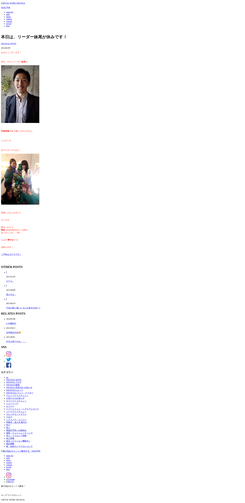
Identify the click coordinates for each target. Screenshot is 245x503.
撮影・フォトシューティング (19, 433)
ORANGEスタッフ (14, 390)
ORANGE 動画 (13, 385)
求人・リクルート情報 (16, 436)
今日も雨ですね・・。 (16, 341)
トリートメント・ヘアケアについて (22, 409)
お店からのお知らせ (15, 398)
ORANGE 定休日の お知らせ (19, 387)
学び (8, 425)
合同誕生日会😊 (13, 332)
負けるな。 (11, 294)
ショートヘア (12, 403)
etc (7, 377)
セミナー (10, 406)
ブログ (9, 417)
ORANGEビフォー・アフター (19, 393)
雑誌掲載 (10, 444)
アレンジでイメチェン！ (17, 395)
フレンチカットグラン (16, 414)
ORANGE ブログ (14, 382)
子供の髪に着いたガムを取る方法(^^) (23, 308)
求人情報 (10, 438)
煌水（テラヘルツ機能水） (18, 441)
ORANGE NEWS (8, 44)
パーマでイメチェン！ (16, 412)
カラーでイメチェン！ (16, 401)
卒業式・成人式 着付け (16, 422)
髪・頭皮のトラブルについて (19, 446)
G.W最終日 (11, 323)
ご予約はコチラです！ (11, 254)
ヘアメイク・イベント (16, 420)
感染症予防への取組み (16, 430)
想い (8, 428)
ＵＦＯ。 (10, 281)
